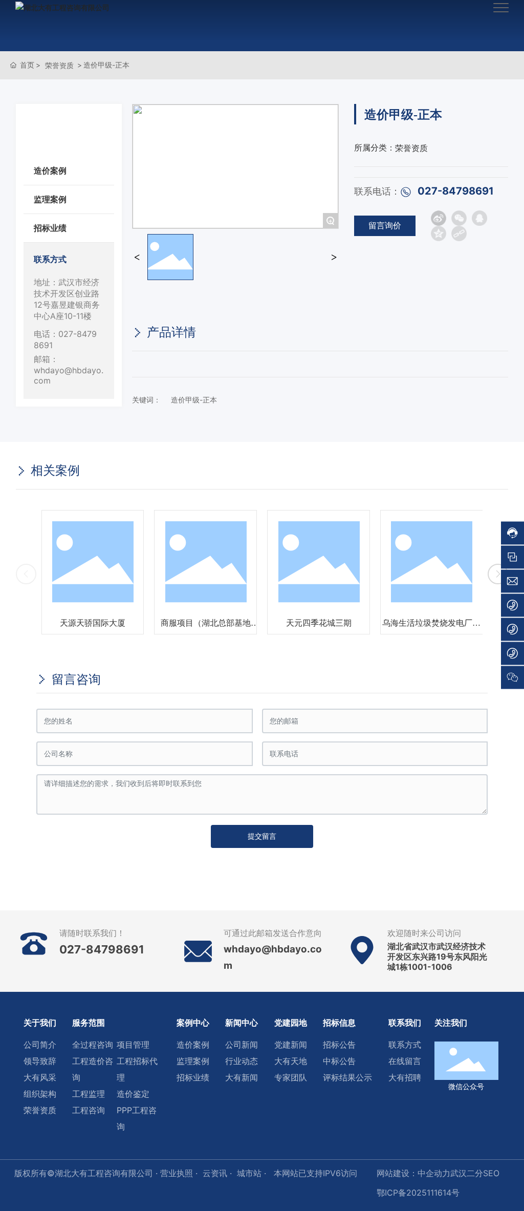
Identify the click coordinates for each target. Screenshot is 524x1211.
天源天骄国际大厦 (92, 623)
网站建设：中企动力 (413, 1173)
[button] (498, 574)
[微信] (459, 218)
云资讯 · (217, 1173)
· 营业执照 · (175, 1173)
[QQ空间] (438, 233)
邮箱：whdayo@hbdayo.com (68, 370)
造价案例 (50, 170)
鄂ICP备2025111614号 (418, 1192)
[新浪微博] (438, 218)
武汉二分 (466, 1173)
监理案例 (50, 199)
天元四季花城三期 (319, 623)
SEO (491, 1173)
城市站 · (253, 1173)
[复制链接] (459, 233)
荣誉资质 (59, 65)
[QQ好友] (479, 218)
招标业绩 (50, 228)
